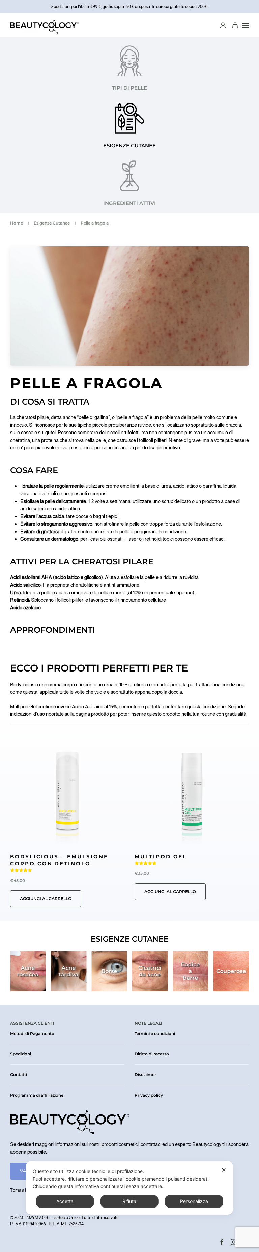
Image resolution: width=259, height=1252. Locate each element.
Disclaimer (145, 1074)
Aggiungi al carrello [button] (45, 898)
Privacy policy (149, 1095)
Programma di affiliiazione (36, 1095)
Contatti (18, 1074)
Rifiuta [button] (129, 1201)
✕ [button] (223, 1169)
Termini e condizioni (155, 1033)
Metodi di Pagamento (32, 1033)
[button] (245, 25)
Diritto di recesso (152, 1053)
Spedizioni (20, 1053)
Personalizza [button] (194, 1201)
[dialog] (129, 1188)
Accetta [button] (65, 1201)
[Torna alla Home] (44, 25)
